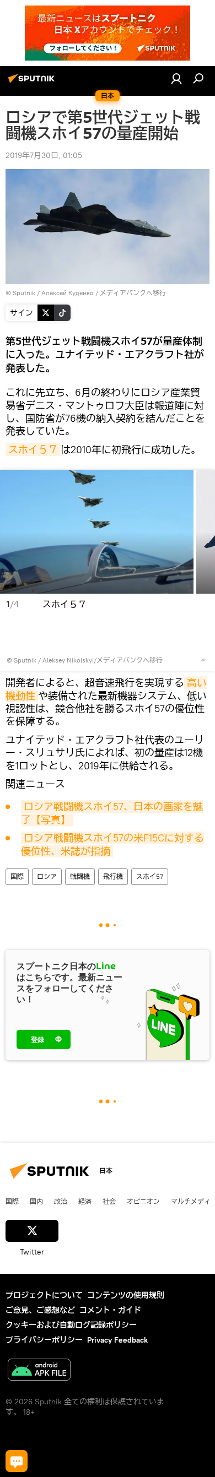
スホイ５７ (33, 449)
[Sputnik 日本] (33, 83)
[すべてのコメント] (17, 1461)
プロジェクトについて (44, 1295)
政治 (60, 1201)
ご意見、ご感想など (40, 1310)
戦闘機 (80, 876)
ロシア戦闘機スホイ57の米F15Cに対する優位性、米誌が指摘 (112, 844)
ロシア (47, 876)
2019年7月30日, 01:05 (44, 155)
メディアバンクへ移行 (133, 293)
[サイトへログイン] (176, 78)
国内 (36, 1201)
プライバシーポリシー (44, 1340)
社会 (109, 1201)
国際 (17, 876)
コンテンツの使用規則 (125, 1295)
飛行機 (113, 876)
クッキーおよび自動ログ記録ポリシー (71, 1325)
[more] (203, 660)
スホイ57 (149, 876)
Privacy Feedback (117, 1340)
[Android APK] (39, 1371)
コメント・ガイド (110, 1310)
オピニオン (143, 1201)
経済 (85, 1201)
